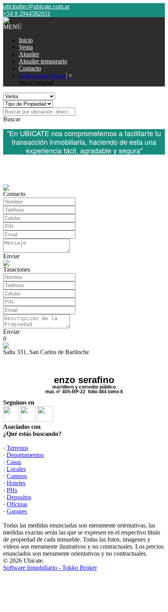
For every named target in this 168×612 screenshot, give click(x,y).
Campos (17, 476)
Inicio (26, 40)
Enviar (11, 256)
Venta (26, 47)
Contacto (30, 68)
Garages (17, 511)
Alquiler (29, 54)
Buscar (11, 119)
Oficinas (17, 504)
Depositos (19, 497)
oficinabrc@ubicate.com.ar (36, 6)
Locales (16, 469)
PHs (12, 490)
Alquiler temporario (43, 61)
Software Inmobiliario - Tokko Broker (50, 567)
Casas (14, 462)
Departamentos (25, 455)
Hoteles (16, 483)
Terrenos (17, 448)
